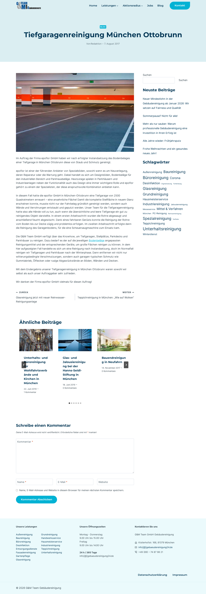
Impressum (180, 574)
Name (21, 482)
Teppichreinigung (154, 223)
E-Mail (62, 482)
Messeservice (149, 209)
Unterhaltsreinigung (162, 228)
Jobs (150, 5)
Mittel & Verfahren (170, 209)
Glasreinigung (154, 188)
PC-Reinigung (160, 213)
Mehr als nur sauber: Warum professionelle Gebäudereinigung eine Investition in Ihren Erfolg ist (165, 128)
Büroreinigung (155, 177)
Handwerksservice (51, 538)
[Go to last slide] (24, 364)
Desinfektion (151, 183)
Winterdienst (150, 234)
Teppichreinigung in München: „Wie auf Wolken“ (105, 295)
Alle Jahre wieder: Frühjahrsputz (162, 140)
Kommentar (25, 441)
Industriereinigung (156, 204)
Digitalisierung (166, 184)
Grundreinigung (155, 194)
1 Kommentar (30, 392)
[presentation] (36, 340)
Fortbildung (177, 184)
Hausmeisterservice (155, 199)
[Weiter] (126, 364)
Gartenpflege (23, 556)
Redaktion (96, 43)
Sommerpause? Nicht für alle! (160, 115)
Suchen (147, 74)
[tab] (69, 403)
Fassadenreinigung (26, 552)
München (147, 213)
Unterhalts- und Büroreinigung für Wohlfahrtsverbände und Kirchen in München (36, 370)
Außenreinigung (152, 172)
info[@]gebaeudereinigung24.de (155, 547)
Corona (175, 178)
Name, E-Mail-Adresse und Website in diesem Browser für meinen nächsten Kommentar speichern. (71, 490)
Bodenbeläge (96, 240)
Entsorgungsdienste (26, 548)
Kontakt (180, 5)
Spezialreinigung (157, 218)
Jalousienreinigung (179, 204)
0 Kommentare (70, 388)
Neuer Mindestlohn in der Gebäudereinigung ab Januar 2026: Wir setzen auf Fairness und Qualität (166, 103)
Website (103, 482)
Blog (160, 5)
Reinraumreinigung (174, 214)
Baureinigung (174, 171)
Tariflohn (176, 219)
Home (93, 5)
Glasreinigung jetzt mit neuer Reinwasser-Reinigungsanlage (40, 297)
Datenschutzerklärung (152, 574)
